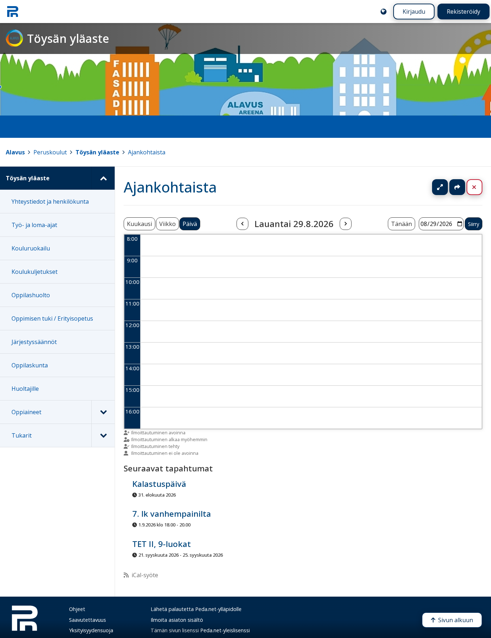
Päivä (190, 224)
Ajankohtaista (146, 152)
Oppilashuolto (31, 295)
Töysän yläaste (97, 152)
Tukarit (22, 435)
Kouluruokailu (31, 248)
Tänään (401, 224)
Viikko (167, 224)
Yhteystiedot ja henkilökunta (50, 201)
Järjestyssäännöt (34, 342)
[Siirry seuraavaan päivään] (345, 224)
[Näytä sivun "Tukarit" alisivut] (103, 435)
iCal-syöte (145, 575)
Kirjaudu (414, 11)
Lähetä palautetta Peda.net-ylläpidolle (196, 609)
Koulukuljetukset (35, 272)
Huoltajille (25, 389)
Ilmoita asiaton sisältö (177, 619)
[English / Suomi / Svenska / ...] (383, 11)
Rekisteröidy (463, 11)
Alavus (15, 152)
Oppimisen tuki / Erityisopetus (52, 318)
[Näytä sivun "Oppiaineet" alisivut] (103, 412)
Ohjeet (77, 609)
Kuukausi (139, 224)
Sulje (480, 187)
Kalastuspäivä (159, 484)
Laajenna (447, 187)
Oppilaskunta (30, 365)
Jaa (457, 187)
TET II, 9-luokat (161, 543)
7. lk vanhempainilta (171, 514)
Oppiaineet (26, 412)
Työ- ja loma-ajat (34, 225)
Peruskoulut (50, 152)
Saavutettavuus (87, 619)
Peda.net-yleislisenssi (225, 630)
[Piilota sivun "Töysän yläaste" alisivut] (103, 178)
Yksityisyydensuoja (91, 630)
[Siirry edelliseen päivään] (242, 224)
